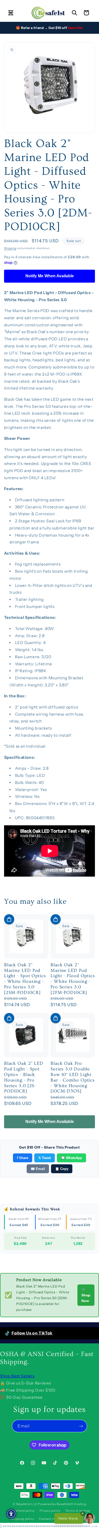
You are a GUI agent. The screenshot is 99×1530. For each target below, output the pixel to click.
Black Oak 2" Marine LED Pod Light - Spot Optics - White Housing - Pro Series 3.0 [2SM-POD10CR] (25, 978)
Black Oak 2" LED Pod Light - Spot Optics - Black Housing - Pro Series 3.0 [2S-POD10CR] (23, 1077)
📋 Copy (61, 1169)
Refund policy (24, 1510)
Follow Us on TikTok (32, 1333)
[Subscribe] (81, 1426)
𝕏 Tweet (44, 1158)
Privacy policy (50, 1510)
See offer (75, 28)
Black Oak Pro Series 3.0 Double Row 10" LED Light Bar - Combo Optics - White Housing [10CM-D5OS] (73, 1077)
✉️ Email (38, 1169)
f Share (22, 1158)
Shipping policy (22, 1519)
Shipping (10, 248)
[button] (10, 13)
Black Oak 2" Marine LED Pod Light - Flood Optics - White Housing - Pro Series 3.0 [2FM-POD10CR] (73, 978)
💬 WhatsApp (71, 1158)
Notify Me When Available (49, 276)
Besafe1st (23, 1504)
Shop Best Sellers (17, 1376)
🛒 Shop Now (85, 1295)
